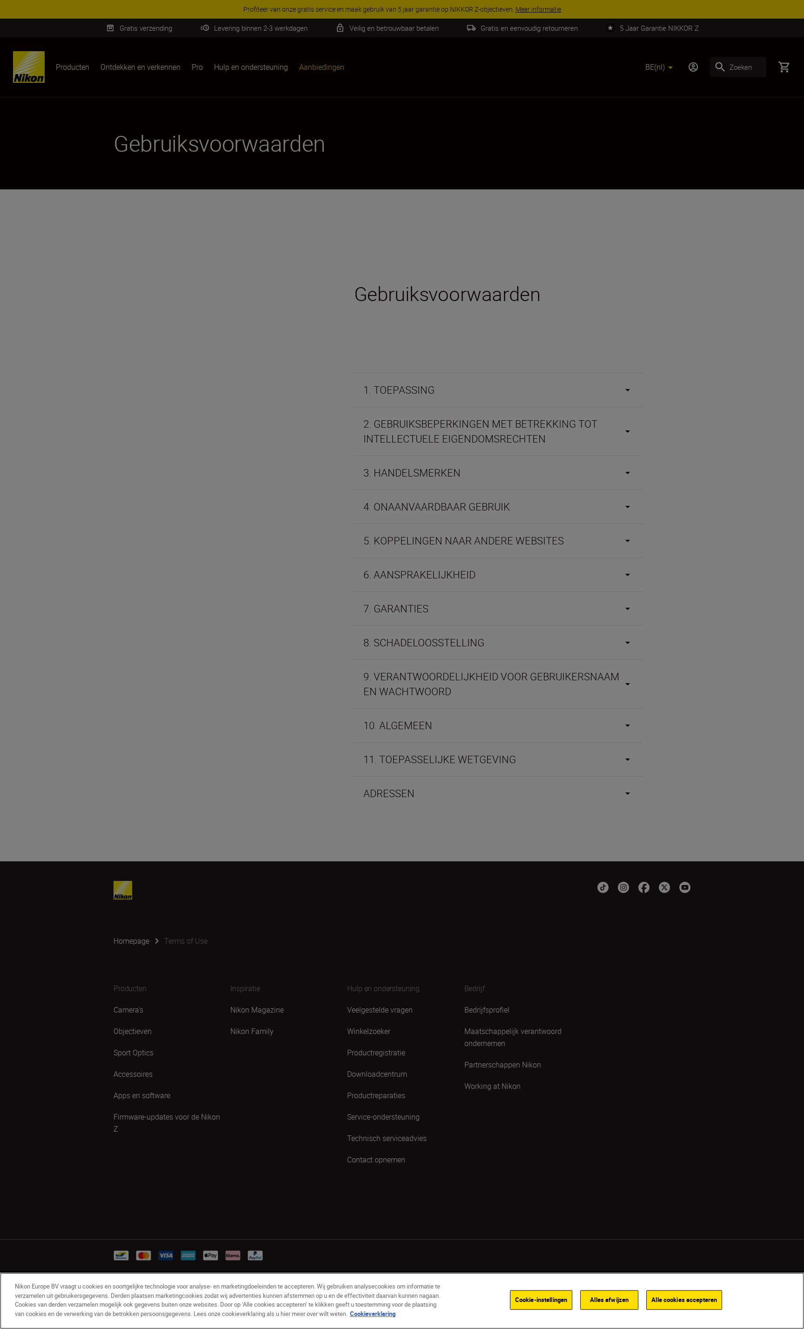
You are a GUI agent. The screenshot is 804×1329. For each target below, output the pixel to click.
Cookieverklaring (372, 1313)
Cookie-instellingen (541, 1299)
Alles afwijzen (609, 1299)
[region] (402, 1301)
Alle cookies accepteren (684, 1299)
